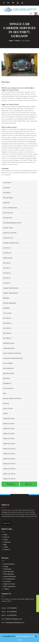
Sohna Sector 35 (9, 474)
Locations (7, 182)
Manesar (6, 378)
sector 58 (6, 263)
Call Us (19, 640)
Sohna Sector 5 (9, 428)
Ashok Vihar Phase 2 (11, 288)
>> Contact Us (6, 549)
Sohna (5, 413)
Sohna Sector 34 (9, 469)
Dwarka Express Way (11, 243)
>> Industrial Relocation (9, 576)
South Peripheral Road (12, 223)
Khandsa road (8, 373)
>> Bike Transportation (8, 586)
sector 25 (6, 268)
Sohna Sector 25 (9, 459)
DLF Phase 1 (7, 318)
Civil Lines (7, 313)
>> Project (5, 539)
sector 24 (6, 273)
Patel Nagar (8, 408)
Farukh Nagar (8, 343)
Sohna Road (7, 258)
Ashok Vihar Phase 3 (11, 293)
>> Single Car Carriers (8, 584)
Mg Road (6, 202)
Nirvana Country (10, 233)
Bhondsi (6, 298)
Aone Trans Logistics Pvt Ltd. (25, 636)
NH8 (4, 393)
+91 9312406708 (12, 608)
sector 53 (6, 283)
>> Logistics (5, 589)
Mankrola (7, 383)
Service (17, 40)
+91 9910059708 (12, 615)
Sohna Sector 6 (9, 433)
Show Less (28, 484)
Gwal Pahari (8, 363)
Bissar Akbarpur (9, 303)
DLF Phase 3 (7, 328)
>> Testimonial (6, 542)
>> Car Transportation (8, 579)
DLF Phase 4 (7, 333)
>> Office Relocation (8, 574)
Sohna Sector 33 (9, 463)
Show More (10, 484)
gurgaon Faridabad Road (13, 358)
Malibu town (8, 228)
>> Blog (4, 544)
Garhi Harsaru (9, 348)
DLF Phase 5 (7, 338)
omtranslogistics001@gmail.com (14, 622)
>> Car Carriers (6, 581)
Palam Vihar (8, 198)
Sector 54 (6, 248)
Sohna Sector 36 (9, 479)
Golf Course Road (10, 208)
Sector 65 (6, 192)
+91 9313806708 (12, 611)
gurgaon (6, 187)
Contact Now (6, 523)
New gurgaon (8, 388)
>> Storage (5, 566)
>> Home (4, 534)
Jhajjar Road (8, 368)
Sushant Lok (8, 238)
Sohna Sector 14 (9, 448)
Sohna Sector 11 (9, 443)
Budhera (6, 308)
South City (7, 253)
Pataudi (6, 403)
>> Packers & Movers (8, 564)
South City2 (7, 218)
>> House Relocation (8, 571)
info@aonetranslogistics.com (13, 619)
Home (11, 40)
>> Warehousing (6, 569)
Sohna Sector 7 (9, 438)
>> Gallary (5, 547)
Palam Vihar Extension (12, 398)
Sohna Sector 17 (9, 453)
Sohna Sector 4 (9, 423)
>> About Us (5, 537)
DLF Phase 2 (7, 323)
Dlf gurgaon (8, 213)
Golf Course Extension (12, 353)
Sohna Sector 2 (9, 418)
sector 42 (6, 278)
